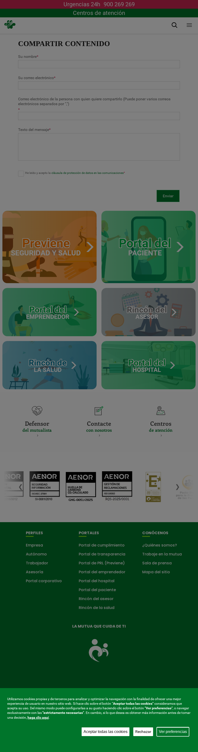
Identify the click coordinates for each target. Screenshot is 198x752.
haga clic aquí (38, 717)
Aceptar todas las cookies (105, 732)
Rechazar (143, 731)
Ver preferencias (173, 732)
